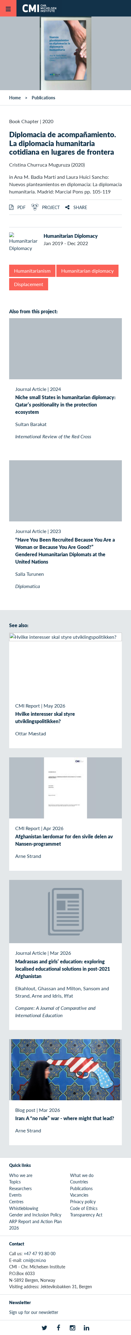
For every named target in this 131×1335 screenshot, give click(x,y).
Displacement (28, 284)
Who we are (20, 1175)
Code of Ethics (83, 1208)
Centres (16, 1201)
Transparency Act (86, 1215)
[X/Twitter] (44, 1327)
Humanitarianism (32, 270)
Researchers (20, 1188)
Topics (15, 1182)
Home (15, 97)
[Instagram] (72, 1327)
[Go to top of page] (122, 1327)
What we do (82, 1175)
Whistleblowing (23, 1208)
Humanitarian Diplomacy (71, 235)
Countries (79, 1182)
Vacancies (79, 1195)
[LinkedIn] (86, 1327)
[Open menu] (8, 8)
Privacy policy (83, 1201)
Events (15, 1195)
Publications (43, 97)
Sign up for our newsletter (33, 1312)
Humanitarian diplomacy (87, 270)
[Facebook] (58, 1327)
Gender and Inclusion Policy (35, 1215)
